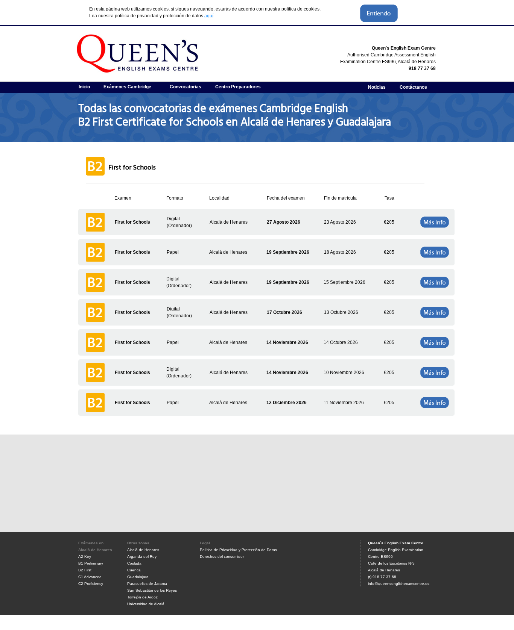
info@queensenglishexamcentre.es (398, 584)
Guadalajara (138, 577)
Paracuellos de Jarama (147, 584)
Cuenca (134, 570)
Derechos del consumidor (222, 556)
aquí (208, 15)
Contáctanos (413, 87)
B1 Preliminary (90, 563)
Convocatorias (185, 86)
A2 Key (84, 556)
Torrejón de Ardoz (142, 597)
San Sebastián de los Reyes (152, 590)
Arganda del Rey (142, 556)
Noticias (377, 87)
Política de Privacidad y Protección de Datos (238, 550)
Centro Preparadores (238, 86)
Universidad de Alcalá (145, 604)
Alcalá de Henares (143, 550)
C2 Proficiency (90, 584)
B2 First (84, 570)
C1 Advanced (90, 577)
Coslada (134, 563)
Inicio (84, 86)
